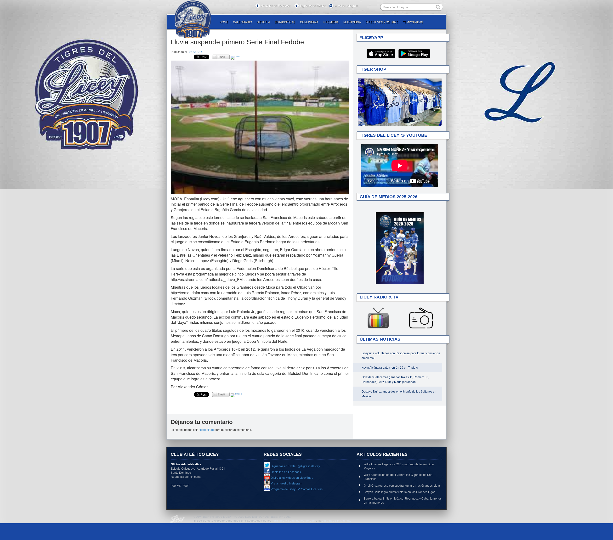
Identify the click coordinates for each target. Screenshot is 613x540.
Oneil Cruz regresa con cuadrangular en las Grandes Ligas (402, 485)
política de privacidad (337, 520)
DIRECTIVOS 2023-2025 (382, 22)
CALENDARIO (242, 22)
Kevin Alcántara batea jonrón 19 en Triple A (390, 367)
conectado (207, 430)
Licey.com (192, 19)
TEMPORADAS (413, 22)
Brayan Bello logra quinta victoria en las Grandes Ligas (399, 492)
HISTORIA (263, 22)
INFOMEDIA (331, 22)
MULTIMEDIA (352, 22)
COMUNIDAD (309, 22)
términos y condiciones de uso (293, 520)
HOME (224, 22)
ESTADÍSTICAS (285, 22)
